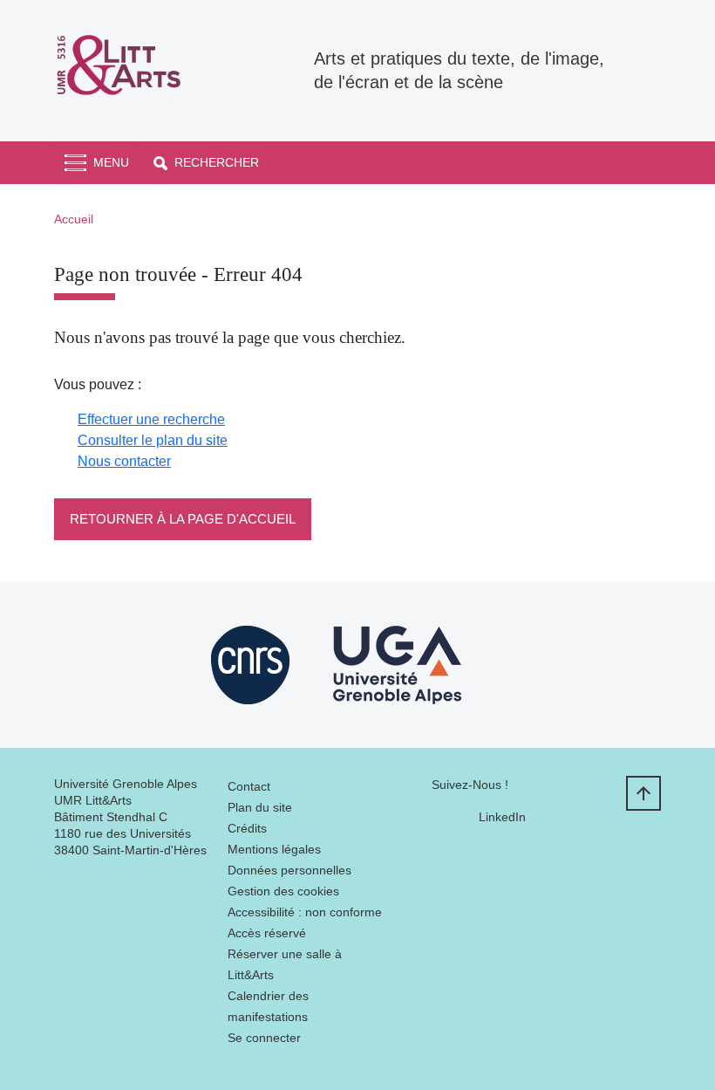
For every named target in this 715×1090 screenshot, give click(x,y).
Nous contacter (124, 461)
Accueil (73, 219)
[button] (206, 162)
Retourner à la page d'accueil (183, 518)
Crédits (247, 828)
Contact (249, 786)
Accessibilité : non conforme (305, 912)
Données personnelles (289, 870)
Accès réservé (267, 933)
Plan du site (260, 807)
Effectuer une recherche (151, 419)
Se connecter (264, 1038)
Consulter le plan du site (153, 440)
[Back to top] (643, 793)
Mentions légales (274, 849)
